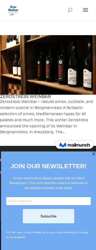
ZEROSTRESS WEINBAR (25, 96)
